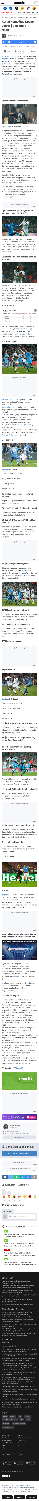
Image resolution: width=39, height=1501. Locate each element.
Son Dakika (5, 1423)
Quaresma (6, 64)
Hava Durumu (6, 1342)
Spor (5, 1231)
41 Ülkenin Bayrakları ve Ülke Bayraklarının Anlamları (18, 1399)
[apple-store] (7, 1463)
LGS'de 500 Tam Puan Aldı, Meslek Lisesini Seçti (17, 1317)
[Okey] (11, 8)
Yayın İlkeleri (22, 1440)
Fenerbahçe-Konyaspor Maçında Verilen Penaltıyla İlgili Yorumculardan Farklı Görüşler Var (20, 1263)
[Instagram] (3, 1454)
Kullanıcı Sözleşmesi (25, 1438)
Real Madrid (27, 425)
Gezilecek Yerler (7, 1427)
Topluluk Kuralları (7, 1443)
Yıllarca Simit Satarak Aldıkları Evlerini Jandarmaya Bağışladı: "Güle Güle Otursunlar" (20, 1254)
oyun (20, 151)
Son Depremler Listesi (9, 1346)
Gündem (12, 18)
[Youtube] (16, 1454)
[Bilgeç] (34, 8)
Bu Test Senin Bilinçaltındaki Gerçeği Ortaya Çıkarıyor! (19, 1304)
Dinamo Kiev (20, 334)
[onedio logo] (18, 1476)
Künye (20, 1443)
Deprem (12, 1416)
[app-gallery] (30, 1463)
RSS (19, 1445)
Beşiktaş (5, 59)
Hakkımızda (5, 1435)
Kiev (10, 74)
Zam (20, 1416)
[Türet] (28, 8)
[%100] (17, 8)
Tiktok (28, 1420)
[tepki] (4, 1196)
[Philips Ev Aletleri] (5, 8)
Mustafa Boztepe (17, 36)
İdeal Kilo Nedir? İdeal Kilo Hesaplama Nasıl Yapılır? (18, 1386)
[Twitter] (12, 1454)
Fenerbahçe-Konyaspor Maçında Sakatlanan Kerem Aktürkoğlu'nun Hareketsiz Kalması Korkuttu (19, 1245)
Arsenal (30, 1058)
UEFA (4, 56)
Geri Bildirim (5, 1438)
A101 (21, 1420)
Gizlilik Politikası (7, 1440)
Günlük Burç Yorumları (9, 1420)
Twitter (4, 1416)
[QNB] (22, 8)
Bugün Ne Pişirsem (19, 1423)
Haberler (4, 18)
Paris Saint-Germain (9, 435)
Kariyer (20, 1435)
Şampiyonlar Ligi (13, 56)
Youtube (27, 1416)
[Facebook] (8, 1454)
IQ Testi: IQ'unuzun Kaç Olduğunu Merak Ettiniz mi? (18, 1407)
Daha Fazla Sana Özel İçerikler (18, 1154)
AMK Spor (17, 1068)
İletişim (4, 1448)
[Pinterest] (21, 1454)
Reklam (4, 1445)
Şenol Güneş (6, 126)
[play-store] (19, 1463)
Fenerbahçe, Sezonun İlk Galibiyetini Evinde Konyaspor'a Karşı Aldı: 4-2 (19, 1236)
